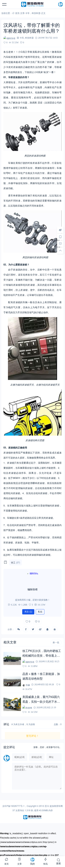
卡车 (27, 12)
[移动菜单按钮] (4, 4)
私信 (40, 611)
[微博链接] (60, 229)
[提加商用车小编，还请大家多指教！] (32, 578)
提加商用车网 (56, 805)
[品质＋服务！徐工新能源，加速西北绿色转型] (12, 681)
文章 (22, 12)
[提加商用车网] (32, 4)
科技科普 (36, 12)
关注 (28, 611)
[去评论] (60, 243)
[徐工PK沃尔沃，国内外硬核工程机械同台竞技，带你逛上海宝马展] (12, 658)
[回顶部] (60, 250)
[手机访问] (60, 236)
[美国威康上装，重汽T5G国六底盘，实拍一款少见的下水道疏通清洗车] (12, 704)
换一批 (56, 642)
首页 (17, 12)
